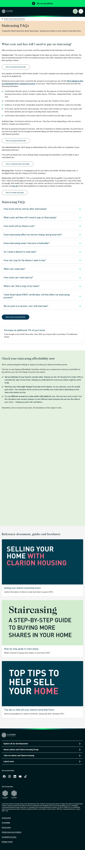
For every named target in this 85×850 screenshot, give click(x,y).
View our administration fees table (18, 164)
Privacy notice (6, 827)
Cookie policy (6, 818)
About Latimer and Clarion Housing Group (21, 750)
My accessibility (45, 3)
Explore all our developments (16, 744)
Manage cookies (7, 842)
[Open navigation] (80, 11)
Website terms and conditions (11, 832)
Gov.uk (15, 186)
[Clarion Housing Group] (14, 794)
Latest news (9, 761)
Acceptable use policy (9, 837)
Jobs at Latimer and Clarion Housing (19, 755)
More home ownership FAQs (15, 317)
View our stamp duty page (15, 192)
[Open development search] (75, 11)
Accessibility (6, 822)
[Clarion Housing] (5, 794)
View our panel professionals (16, 67)
